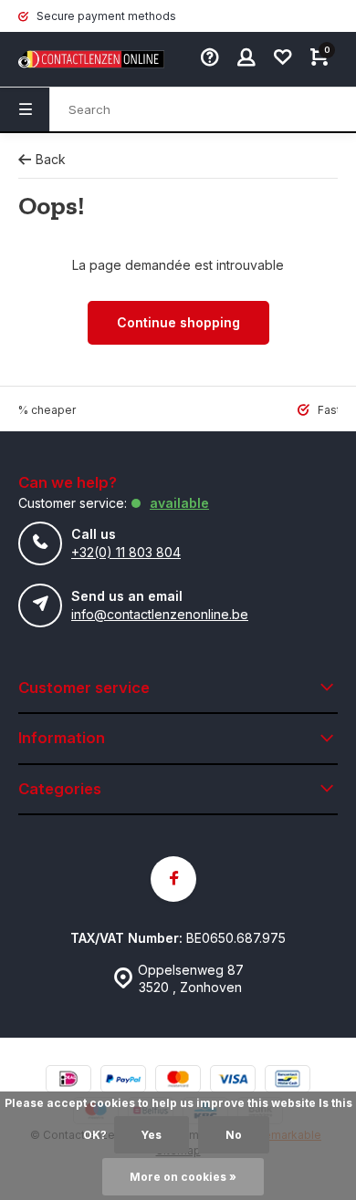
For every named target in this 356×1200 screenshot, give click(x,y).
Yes (151, 1135)
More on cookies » (183, 1177)
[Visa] (233, 1081)
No (233, 1135)
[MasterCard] (178, 1081)
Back (51, 159)
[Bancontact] (287, 1081)
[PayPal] (123, 1081)
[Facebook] (173, 879)
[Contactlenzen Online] (73, 59)
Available (179, 503)
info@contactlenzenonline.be (159, 614)
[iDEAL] (68, 1081)
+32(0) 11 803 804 (126, 552)
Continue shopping (178, 322)
